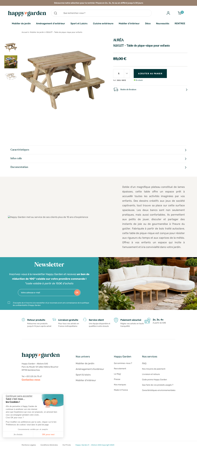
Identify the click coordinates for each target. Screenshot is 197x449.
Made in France (121, 390)
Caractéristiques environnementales (158, 390)
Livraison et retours (151, 374)
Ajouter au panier (150, 73)
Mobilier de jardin (21, 23)
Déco (148, 23)
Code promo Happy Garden (154, 379)
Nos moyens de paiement (153, 369)
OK (77, 292)
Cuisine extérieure (103, 23)
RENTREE (180, 23)
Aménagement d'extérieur (50, 23)
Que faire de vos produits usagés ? (157, 385)
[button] (4, 446)
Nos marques (120, 384)
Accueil (25, 32)
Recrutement (120, 368)
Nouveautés (162, 23)
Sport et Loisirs (79, 23)
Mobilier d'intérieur (129, 23)
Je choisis (18, 434)
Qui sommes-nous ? (123, 363)
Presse (117, 379)
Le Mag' (117, 374)
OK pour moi (48, 434)
